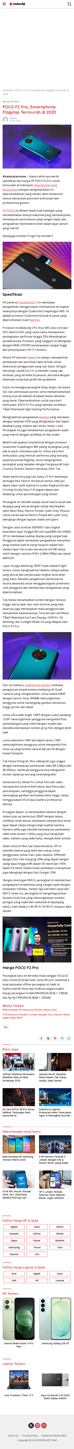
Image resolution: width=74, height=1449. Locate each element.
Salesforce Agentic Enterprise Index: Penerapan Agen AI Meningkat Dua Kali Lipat (55, 1112)
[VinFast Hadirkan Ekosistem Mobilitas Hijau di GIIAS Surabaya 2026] (19, 1062)
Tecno (37, 1247)
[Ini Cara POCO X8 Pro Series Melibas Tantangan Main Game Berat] (19, 1097)
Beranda (7, 90)
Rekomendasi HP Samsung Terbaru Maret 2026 (30, 1009)
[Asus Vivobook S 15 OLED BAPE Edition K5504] (55, 1380)
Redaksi (13, 118)
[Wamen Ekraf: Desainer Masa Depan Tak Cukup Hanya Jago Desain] (55, 1062)
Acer (14, 1273)
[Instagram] (37, 1426)
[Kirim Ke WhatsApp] (68, 1038)
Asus (37, 1226)
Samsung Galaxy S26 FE (55, 1343)
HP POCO (9, 210)
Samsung (14, 1247)
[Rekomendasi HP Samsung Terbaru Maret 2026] (19, 1144)
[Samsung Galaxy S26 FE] (55, 1318)
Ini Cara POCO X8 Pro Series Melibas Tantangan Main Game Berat (19, 1112)
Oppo (14, 1240)
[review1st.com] (17, 4)
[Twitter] (31, 1426)
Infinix (37, 1233)
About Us (13, 1435)
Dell (14, 1280)
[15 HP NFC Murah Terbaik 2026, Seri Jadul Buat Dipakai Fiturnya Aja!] (19, 1179)
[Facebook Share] (41, 1038)
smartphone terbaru (38, 685)
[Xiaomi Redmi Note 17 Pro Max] (19, 1318)
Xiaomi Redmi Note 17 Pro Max (19, 1345)
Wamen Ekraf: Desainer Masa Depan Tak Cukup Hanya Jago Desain (52, 1077)
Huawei (14, 1233)
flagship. (34, 320)
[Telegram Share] (62, 1038)
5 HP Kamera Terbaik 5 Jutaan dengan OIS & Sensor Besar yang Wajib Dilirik (36, 1016)
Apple (14, 1226)
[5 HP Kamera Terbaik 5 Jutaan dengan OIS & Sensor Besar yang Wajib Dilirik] (55, 1144)
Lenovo (60, 1280)
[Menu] (5, 4)
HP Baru (14, 101)
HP (37, 1280)
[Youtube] (44, 1426)
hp (5, 1027)
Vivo (59, 1247)
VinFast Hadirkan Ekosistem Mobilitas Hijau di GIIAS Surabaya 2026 (18, 1077)
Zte (37, 1254)
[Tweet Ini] (48, 1038)
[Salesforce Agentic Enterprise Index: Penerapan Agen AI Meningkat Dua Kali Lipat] (55, 1097)
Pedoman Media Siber (54, 1435)
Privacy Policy (30, 1435)
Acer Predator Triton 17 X (18, 1395)
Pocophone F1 (28, 302)
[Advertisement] (37, 46)
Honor (60, 1226)
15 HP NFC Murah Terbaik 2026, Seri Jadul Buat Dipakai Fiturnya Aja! (17, 1194)
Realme (59, 1240)
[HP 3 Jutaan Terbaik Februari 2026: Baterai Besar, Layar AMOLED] (55, 1179)
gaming (44, 417)
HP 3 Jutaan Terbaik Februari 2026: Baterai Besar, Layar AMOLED (52, 1195)
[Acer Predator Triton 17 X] (19, 1380)
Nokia (60, 1233)
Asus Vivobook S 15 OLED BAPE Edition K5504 (55, 1397)
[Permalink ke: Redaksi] (5, 119)
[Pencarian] (69, 4)
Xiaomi (32, 357)
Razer (37, 1240)
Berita (6, 101)
